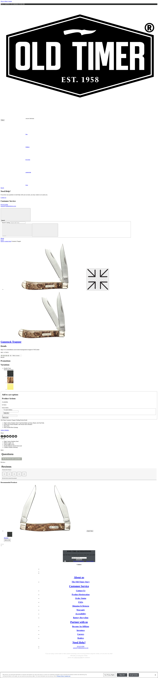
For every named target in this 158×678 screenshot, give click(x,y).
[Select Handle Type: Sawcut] (10, 376)
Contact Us (80, 591)
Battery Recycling (80, 618)
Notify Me (6, 413)
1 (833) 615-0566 (78, 657)
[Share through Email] (14, 437)
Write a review (16, 355)
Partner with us (79, 622)
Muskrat (6, 538)
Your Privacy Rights (109, 675)
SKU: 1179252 (5, 352)
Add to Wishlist (5, 430)
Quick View (90, 531)
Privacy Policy (90, 561)
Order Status (80, 598)
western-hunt (7, 241)
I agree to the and (80, 561)
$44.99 (2, 357)
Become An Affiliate (80, 626)
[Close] (155, 675)
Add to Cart (5, 417)
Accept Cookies (134, 675)
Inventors (81, 630)
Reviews (3, 462)
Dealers (80, 638)
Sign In (2, 187)
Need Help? (79, 642)
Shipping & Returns (80, 606)
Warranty (80, 610)
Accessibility (80, 614)
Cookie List (67, 676)
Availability (5, 402)
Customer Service (79, 586)
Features (3, 438)
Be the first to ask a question (12, 459)
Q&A (2, 450)
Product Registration (81, 594)
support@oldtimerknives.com (8, 206)
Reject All (122, 675)
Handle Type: (7, 368)
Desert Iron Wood (8, 369)
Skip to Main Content (6, 1)
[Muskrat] (45, 531)
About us (79, 577)
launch (2, 241)
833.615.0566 (4, 204)
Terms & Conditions (78, 561)
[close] (45, 230)
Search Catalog (6, 222)
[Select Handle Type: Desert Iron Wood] (10, 382)
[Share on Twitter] (9, 437)
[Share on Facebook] (3, 437)
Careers (80, 634)
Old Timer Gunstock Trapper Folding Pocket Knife (22, 423)
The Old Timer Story (81, 582)
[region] (79, 675)
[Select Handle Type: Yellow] (10, 389)
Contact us (3, 197)
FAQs (80, 602)
